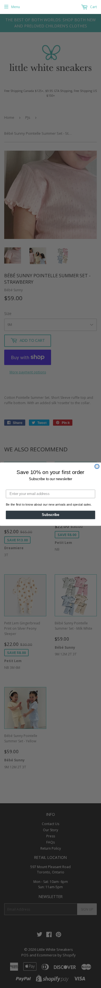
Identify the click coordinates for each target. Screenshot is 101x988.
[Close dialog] (97, 466)
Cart (93, 6)
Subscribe (50, 515)
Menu (15, 6)
